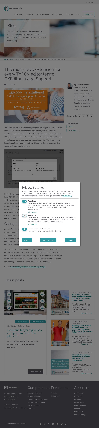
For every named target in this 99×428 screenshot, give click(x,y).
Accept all (70, 240)
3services (32, 212)
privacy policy (67, 196)
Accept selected (48, 240)
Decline (27, 240)
